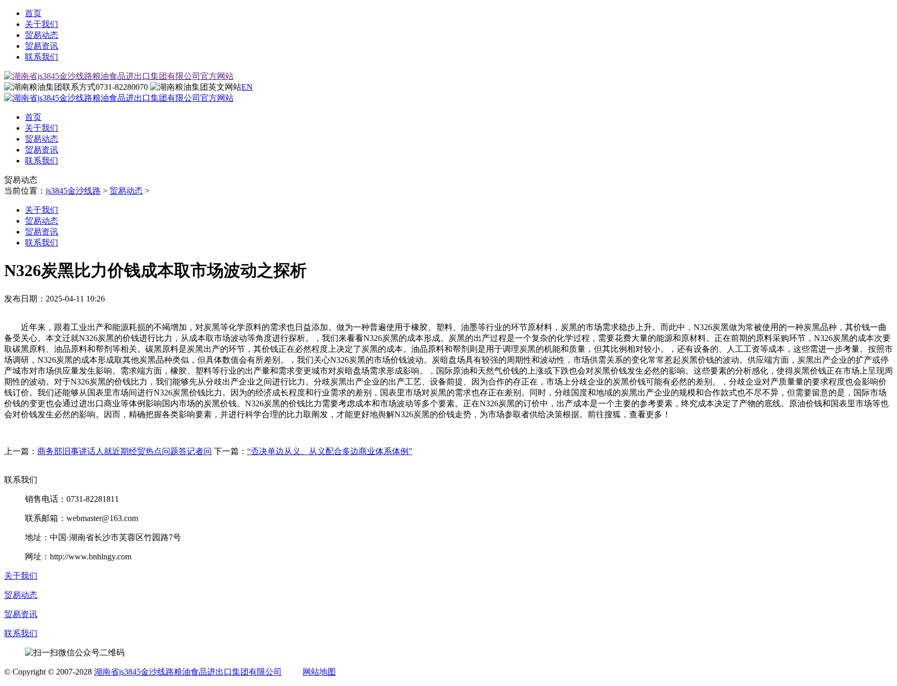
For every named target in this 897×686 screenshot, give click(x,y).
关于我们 (41, 24)
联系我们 (41, 56)
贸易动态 (41, 35)
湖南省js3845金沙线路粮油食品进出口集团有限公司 (188, 671)
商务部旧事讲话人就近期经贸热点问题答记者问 (124, 451)
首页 (33, 13)
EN (247, 87)
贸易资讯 (41, 46)
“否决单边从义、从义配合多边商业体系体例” (329, 451)
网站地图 (319, 671)
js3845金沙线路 (73, 190)
